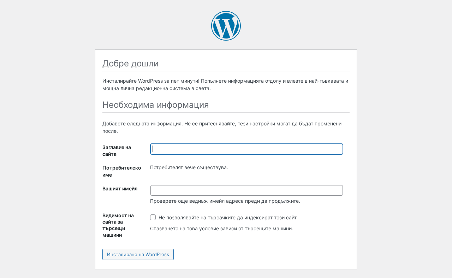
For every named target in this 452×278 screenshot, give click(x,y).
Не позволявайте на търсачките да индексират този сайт (227, 217)
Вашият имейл (119, 188)
